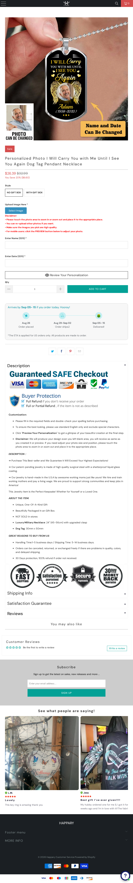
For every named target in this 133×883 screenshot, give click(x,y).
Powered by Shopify (85, 857)
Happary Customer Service (60, 857)
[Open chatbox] (125, 876)
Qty (7, 282)
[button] (66, 204)
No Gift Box (14, 192)
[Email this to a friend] (79, 351)
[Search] (116, 3)
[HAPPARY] (66, 3)
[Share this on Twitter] (52, 351)
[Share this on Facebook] (61, 351)
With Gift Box (34, 192)
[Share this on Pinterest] (70, 351)
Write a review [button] (117, 648)
